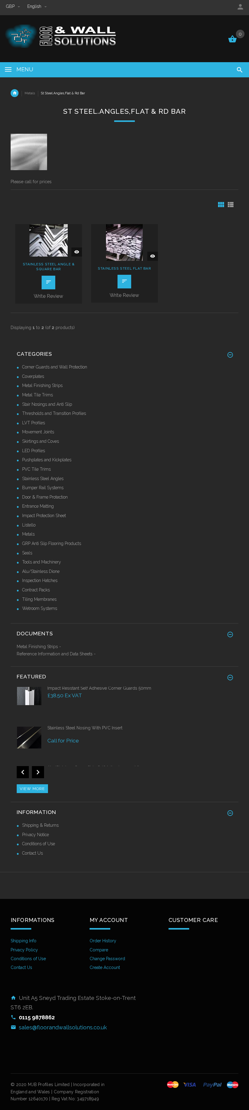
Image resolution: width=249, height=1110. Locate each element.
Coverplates (33, 376)
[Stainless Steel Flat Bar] (124, 242)
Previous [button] (23, 772)
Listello (29, 525)
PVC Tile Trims (36, 469)
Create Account (105, 967)
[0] (232, 41)
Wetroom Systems (39, 608)
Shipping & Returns (40, 825)
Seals (27, 552)
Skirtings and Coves (40, 441)
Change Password (107, 958)
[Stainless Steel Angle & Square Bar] (48, 239)
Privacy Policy (24, 949)
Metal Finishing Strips (42, 385)
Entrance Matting (38, 506)
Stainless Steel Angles (42, 478)
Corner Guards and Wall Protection (54, 367)
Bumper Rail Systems (42, 487)
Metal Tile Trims (37, 394)
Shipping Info (23, 940)
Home (15, 93)
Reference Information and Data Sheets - (56, 653)
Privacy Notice (35, 834)
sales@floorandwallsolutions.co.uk (63, 1027)
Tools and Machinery (41, 562)
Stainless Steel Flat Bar (124, 268)
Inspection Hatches (39, 580)
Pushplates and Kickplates (46, 459)
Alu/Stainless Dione (41, 571)
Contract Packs (36, 589)
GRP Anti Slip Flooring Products (51, 543)
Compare (99, 949)
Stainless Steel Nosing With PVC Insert (84, 727)
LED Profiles (33, 450)
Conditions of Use (38, 843)
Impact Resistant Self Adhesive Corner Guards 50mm (99, 688)
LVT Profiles (33, 422)
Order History (103, 940)
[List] (231, 204)
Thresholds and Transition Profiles (54, 413)
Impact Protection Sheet (44, 515)
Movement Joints (38, 431)
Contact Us (32, 853)
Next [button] (38, 772)
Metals (30, 93)
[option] (124, 705)
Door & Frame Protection (45, 497)
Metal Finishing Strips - (39, 646)
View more (32, 788)
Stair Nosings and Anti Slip (47, 404)
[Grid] (221, 204)
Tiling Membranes (39, 599)
